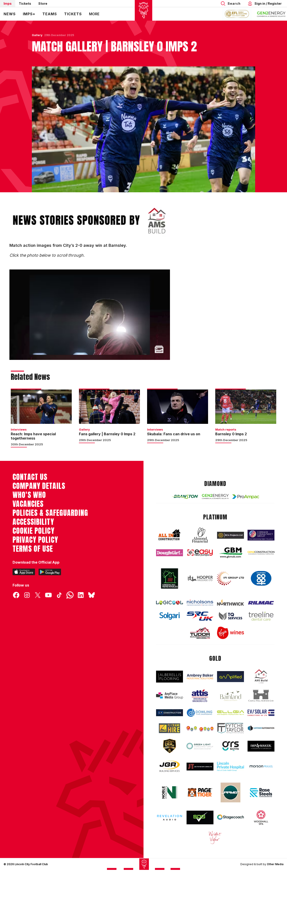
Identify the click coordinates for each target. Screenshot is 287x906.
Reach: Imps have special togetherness (33, 436)
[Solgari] (169, 616)
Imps (8, 3)
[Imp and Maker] (261, 746)
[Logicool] (169, 602)
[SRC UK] (200, 616)
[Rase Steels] (261, 792)
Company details (39, 486)
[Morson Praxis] (261, 766)
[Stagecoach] (230, 818)
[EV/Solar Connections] (261, 712)
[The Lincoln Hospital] (230, 766)
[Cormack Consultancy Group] (261, 535)
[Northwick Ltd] (230, 603)
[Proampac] (245, 496)
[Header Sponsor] (271, 13)
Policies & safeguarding (50, 512)
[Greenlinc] (169, 578)
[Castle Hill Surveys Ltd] (261, 695)
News (10, 14)
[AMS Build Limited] (261, 676)
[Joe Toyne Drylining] (200, 766)
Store (42, 3)
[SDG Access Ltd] (200, 818)
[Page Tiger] (200, 792)
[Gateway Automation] (261, 728)
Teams (49, 14)
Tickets (25, 3)
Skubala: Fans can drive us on (173, 434)
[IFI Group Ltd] (230, 578)
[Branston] (184, 496)
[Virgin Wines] (230, 633)
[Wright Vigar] (215, 837)
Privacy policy (35, 539)
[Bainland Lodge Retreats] (230, 695)
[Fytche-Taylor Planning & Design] (230, 728)
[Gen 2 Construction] (261, 553)
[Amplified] (230, 676)
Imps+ (29, 14)
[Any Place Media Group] (169, 695)
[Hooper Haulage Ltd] (200, 578)
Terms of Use (33, 548)
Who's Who (29, 495)
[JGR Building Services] (169, 766)
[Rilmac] (261, 602)
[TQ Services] (230, 616)
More (94, 14)
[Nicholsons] (200, 602)
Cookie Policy (33, 530)
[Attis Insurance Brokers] (200, 695)
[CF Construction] (169, 712)
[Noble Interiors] (169, 792)
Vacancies (28, 504)
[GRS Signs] (230, 746)
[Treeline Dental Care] (261, 616)
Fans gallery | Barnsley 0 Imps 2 (107, 434)
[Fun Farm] (200, 728)
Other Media (275, 864)
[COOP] (261, 578)
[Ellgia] (230, 712)
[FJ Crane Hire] (169, 728)
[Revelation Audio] (169, 817)
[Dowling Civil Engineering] (200, 712)
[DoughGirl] (169, 552)
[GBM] (230, 553)
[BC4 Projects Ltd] (230, 535)
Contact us (30, 477)
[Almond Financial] (200, 535)
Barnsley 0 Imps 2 (231, 434)
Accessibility (33, 521)
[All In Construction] (169, 535)
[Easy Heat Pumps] (200, 552)
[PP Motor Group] (230, 792)
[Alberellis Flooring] (169, 677)
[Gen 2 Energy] (215, 496)
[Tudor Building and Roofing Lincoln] (200, 633)
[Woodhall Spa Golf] (261, 818)
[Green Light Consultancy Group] (200, 746)
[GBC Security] (169, 746)
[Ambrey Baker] (200, 676)
